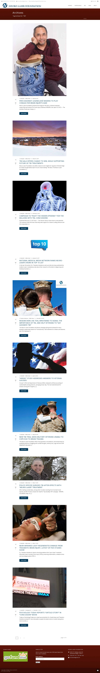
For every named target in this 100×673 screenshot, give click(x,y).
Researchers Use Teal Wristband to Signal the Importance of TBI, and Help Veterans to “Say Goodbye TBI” (40, 323)
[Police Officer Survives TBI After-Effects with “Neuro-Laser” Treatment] (39, 468)
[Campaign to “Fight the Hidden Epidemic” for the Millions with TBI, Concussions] (39, 196)
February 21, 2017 (36, 213)
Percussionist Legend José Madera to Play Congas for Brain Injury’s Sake (38, 102)
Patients (70, 5)
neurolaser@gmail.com (22, 1)
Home (85, 18)
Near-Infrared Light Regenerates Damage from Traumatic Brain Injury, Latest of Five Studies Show (41, 548)
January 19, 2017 (36, 258)
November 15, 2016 (40, 318)
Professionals (78, 5)
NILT (85, 5)
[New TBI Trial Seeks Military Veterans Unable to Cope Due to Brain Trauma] (39, 415)
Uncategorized (28, 610)
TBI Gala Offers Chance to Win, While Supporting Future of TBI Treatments (41, 162)
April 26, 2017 (35, 98)
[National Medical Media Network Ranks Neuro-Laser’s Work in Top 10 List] (39, 246)
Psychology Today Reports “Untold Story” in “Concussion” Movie (40, 613)
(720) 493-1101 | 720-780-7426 (9, 1)
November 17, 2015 (37, 610)
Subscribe (94, 1)
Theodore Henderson (24, 318)
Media (27, 98)
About (95, 5)
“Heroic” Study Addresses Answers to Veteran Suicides (40, 379)
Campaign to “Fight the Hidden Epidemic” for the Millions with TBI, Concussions (41, 217)
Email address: (39, 656)
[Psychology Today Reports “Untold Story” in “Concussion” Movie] (39, 588)
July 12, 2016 (35, 375)
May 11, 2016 (35, 482)
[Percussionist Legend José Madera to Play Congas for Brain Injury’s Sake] (39, 59)
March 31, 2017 (36, 158)
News (90, 5)
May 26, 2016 (35, 434)
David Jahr (22, 98)
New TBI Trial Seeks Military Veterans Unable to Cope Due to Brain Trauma (41, 438)
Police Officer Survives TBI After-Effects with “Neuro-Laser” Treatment (40, 486)
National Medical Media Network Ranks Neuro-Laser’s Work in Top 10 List (41, 261)
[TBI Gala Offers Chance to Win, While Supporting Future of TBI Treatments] (39, 138)
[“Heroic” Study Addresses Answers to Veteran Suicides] (39, 358)
